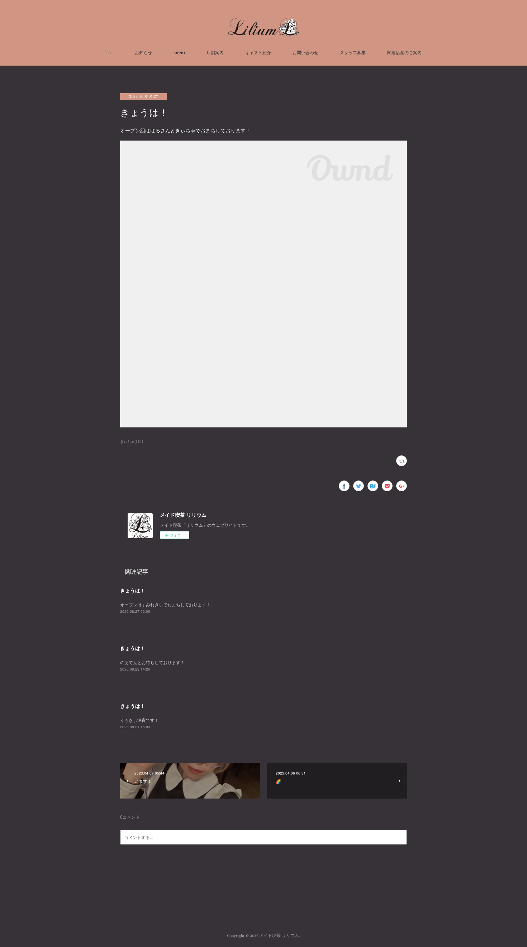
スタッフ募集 (353, 53)
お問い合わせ (305, 53)
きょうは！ (132, 590)
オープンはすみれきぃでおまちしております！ (165, 604)
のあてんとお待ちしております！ (152, 662)
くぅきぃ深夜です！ (139, 720)
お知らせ (143, 53)
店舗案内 (215, 53)
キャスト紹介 (258, 53)
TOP (109, 53)
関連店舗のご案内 (404, 53)
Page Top (263, 907)
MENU (179, 53)
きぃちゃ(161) (131, 441)
